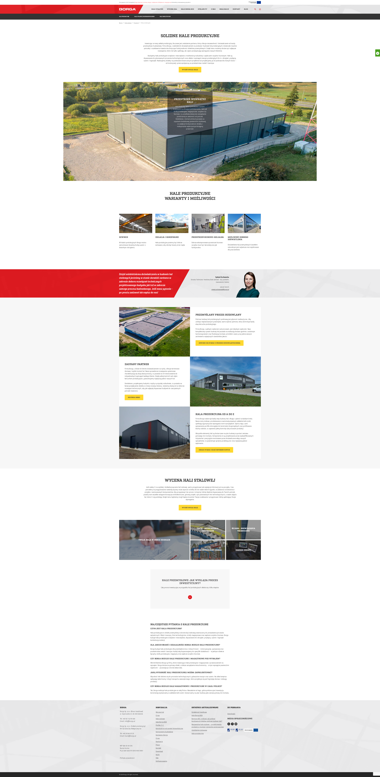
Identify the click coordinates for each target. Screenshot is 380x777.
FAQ (157, 758)
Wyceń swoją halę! (190, 70)
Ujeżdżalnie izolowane (199, 730)
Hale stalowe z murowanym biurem (144, 16)
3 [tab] (191, 176)
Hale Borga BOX (187, 9)
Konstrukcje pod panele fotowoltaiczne (169, 728)
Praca (158, 745)
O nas (213, 9)
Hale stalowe (157, 9)
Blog (246, 9)
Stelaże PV (202, 9)
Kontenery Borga (162, 735)
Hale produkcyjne (124, 16)
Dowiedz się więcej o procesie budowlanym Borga (219, 343)
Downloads (231, 714)
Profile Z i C (160, 725)
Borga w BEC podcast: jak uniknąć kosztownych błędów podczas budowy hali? (207, 720)
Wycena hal (172, 9)
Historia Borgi (134, 397)
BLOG (158, 755)
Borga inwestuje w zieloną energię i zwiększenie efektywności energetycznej (153, 2)
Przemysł (136, 23)
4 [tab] (193, 176)
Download (159, 751)
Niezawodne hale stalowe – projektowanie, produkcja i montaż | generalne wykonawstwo (208, 725)
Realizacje (224, 9)
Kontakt (236, 9)
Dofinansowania (161, 761)
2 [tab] (189, 176)
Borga (120, 23)
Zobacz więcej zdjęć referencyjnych (214, 450)
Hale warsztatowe (165, 16)
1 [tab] (186, 176)
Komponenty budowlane (164, 732)
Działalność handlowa (199, 712)
